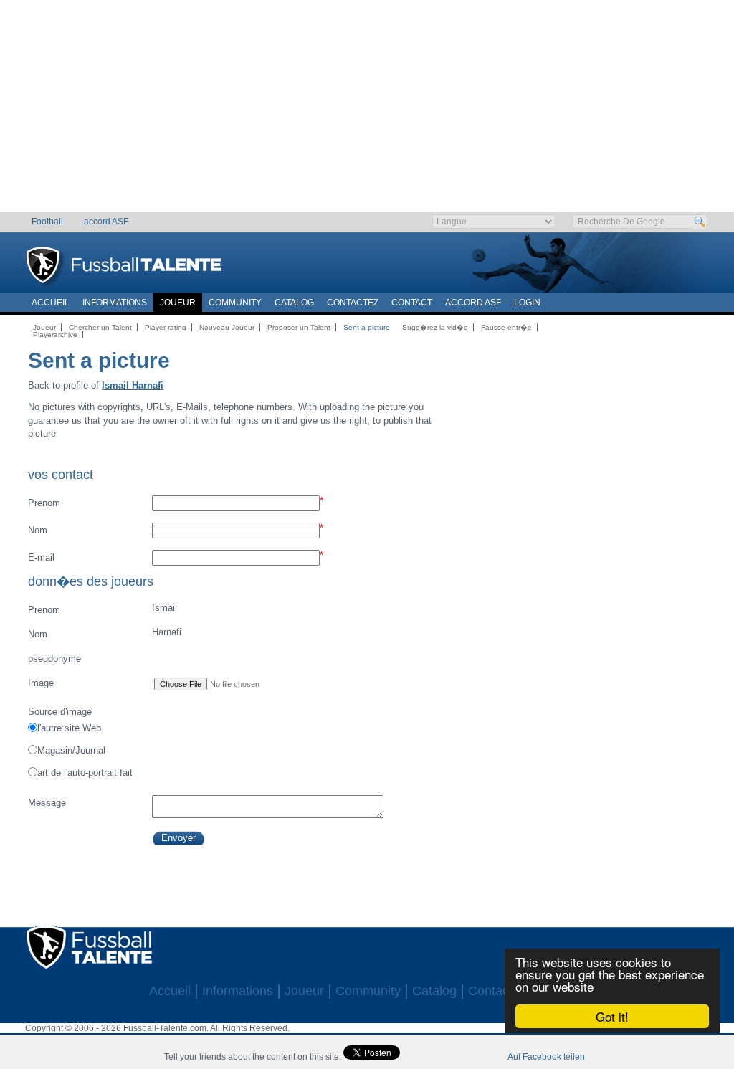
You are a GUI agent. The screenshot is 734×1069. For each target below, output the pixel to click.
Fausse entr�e (506, 327)
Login (527, 303)
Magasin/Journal (71, 750)
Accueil (51, 303)
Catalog (294, 303)
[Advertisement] (367, 111)
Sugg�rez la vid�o (435, 327)
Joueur (178, 303)
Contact (411, 303)
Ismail (102, 608)
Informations (114, 303)
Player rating (165, 327)
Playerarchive (55, 334)
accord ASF (106, 222)
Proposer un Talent (298, 327)
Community (235, 303)
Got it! (612, 1016)
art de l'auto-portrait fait (85, 772)
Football (47, 222)
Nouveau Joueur (226, 327)
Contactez (352, 303)
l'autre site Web (69, 728)
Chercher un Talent (100, 327)
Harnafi (104, 633)
